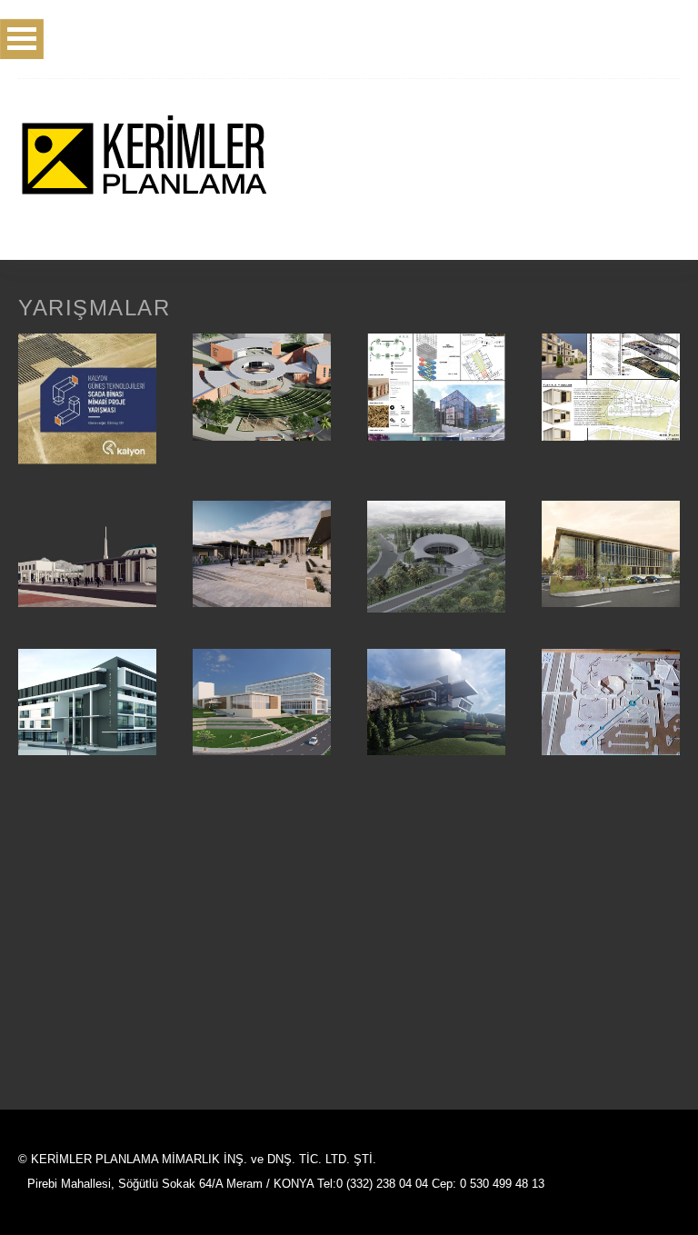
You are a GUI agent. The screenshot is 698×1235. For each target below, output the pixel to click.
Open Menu (22, 38)
